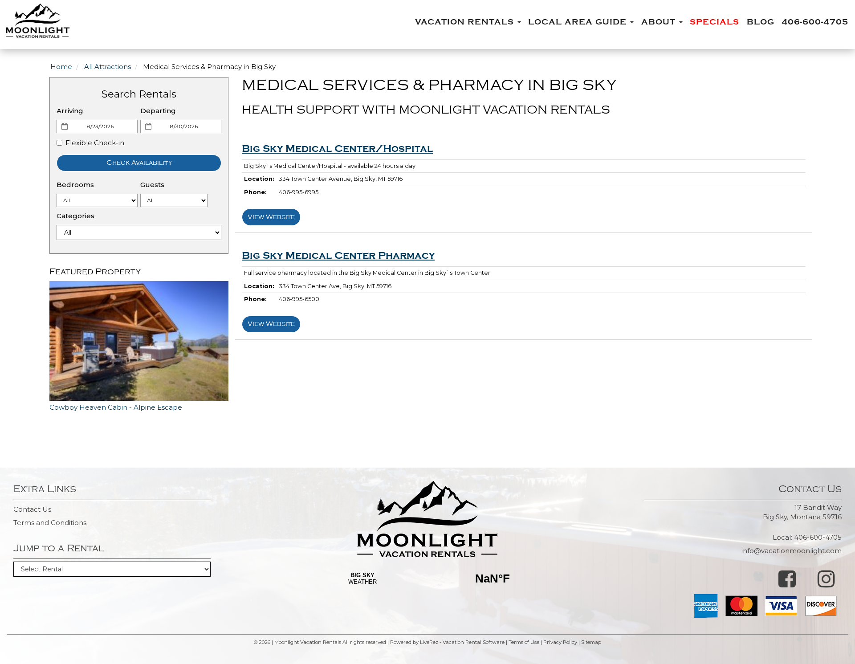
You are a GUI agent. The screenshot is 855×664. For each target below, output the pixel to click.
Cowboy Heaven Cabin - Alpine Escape (115, 407)
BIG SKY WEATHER (427, 590)
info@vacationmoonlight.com (791, 550)
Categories (75, 216)
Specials (714, 22)
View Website (271, 217)
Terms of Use (524, 642)
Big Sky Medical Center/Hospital (337, 149)
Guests (152, 184)
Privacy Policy (560, 642)
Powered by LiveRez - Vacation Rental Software (447, 642)
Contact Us (32, 509)
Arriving (70, 110)
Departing (158, 110)
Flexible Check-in (94, 143)
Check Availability (139, 163)
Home (61, 66)
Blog (760, 22)
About (659, 22)
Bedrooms (75, 184)
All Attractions (107, 66)
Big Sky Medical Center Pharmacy (338, 255)
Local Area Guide (578, 22)
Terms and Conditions (49, 522)
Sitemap (591, 642)
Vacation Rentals (466, 22)
